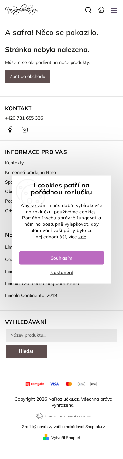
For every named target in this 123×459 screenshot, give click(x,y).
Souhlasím (61, 257)
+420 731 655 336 (24, 118)
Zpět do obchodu (27, 76)
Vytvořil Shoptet (65, 437)
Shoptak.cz (95, 426)
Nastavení (61, 272)
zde (82, 236)
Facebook (10, 129)
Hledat (26, 351)
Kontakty (14, 163)
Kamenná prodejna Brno (30, 172)
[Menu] (114, 9)
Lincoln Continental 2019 (31, 295)
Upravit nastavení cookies (68, 416)
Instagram (25, 129)
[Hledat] (88, 9)
